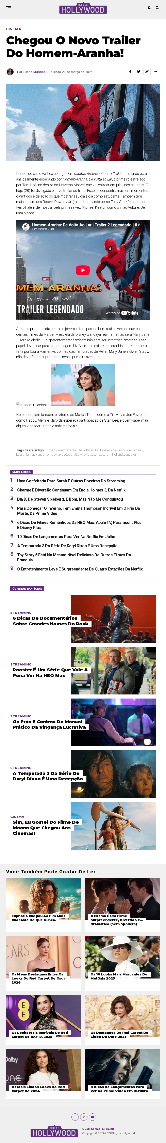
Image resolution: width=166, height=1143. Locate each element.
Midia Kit (108, 1128)
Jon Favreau (134, 450)
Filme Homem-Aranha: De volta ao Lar (73, 450)
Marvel (59, 454)
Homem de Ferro (112, 450)
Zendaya (129, 454)
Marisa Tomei (44, 454)
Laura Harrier (25, 454)
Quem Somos (91, 1128)
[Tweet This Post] (138, 71)
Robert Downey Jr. (78, 454)
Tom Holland (114, 454)
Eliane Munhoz (34, 72)
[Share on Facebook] (130, 71)
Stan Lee (98, 454)
